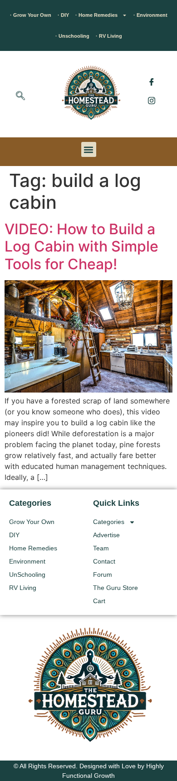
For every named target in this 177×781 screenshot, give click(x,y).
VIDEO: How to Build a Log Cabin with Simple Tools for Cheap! (81, 246)
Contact (104, 561)
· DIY (63, 15)
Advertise (106, 535)
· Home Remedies (96, 15)
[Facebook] (151, 82)
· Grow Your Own (30, 15)
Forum (102, 574)
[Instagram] (151, 100)
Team (101, 548)
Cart (99, 601)
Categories (108, 521)
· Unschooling (72, 36)
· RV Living (109, 36)
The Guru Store (115, 587)
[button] (20, 96)
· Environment (150, 15)
